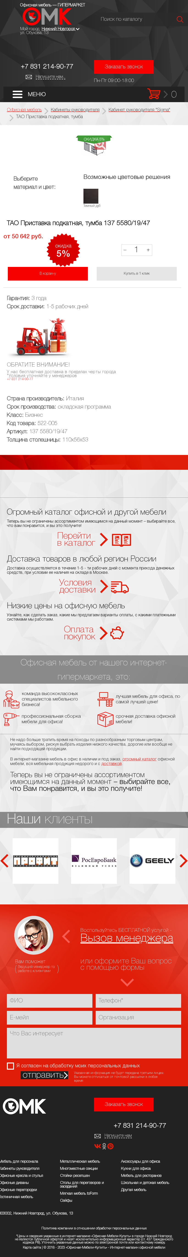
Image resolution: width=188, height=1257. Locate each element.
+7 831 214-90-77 (47, 67)
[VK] (98, 1147)
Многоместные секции (79, 1168)
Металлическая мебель (80, 1161)
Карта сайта (32, 1247)
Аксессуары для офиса (140, 1161)
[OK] (104, 1147)
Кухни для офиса (136, 1168)
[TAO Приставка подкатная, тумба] (94, 147)
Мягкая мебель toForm (79, 1193)
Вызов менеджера (126, 938)
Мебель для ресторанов (141, 1175)
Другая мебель (133, 1190)
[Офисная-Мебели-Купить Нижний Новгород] (47, 24)
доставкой (111, 764)
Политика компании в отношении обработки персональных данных (94, 1228)
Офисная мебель (24, 110)
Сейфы (66, 1200)
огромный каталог (139, 759)
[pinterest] (110, 1147)
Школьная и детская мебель (145, 1183)
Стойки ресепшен (75, 1175)
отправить (43, 1075)
